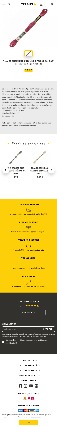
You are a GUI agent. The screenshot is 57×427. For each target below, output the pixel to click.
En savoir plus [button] (36, 417)
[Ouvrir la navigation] (3, 4)
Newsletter (9, 324)
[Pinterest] (36, 386)
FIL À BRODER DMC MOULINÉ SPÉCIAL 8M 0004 (15, 171)
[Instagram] (25, 386)
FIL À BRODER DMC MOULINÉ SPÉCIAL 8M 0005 (40, 171)
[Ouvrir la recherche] (9, 4)
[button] (5, 170)
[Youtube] (31, 386)
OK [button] (28, 422)
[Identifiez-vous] (41, 4)
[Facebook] (21, 386)
